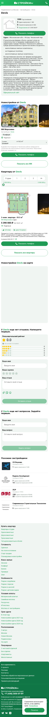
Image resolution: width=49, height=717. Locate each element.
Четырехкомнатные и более (11, 541)
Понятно (34, 710)
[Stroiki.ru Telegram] (2, 714)
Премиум (4, 572)
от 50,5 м (20, 141)
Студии (8, 178)
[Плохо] (5, 373)
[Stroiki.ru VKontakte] (6, 714)
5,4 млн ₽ (5, 143)
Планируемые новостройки (11, 556)
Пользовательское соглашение (12, 678)
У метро (4, 630)
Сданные (4, 547)
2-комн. (4, 141)
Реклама (4, 670)
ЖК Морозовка (7, 129)
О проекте (5, 667)
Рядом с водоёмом (8, 581)
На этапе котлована (8, 550)
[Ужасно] (3, 373)
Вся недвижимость (8, 665)
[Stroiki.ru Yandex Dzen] (10, 714)
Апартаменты (6, 654)
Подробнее (33, 706)
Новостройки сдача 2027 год (12, 618)
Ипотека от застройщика (10, 608)
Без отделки (5, 651)
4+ (41, 178)
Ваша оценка (8, 370)
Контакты (5, 673)
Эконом (4, 563)
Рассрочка (5, 602)
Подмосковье (6, 639)
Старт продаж (6, 553)
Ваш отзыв (7, 378)
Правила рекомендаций (10, 681)
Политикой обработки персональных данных (16, 704)
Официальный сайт (11, 92)
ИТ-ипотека (5, 605)
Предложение (23, 28)
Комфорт (4, 566)
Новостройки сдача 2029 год (12, 624)
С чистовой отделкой (9, 648)
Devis (12, 132)
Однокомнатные (7, 532)
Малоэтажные (6, 657)
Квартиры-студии (7, 529)
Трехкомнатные (7, 538)
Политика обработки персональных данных (17, 675)
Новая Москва (6, 636)
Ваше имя (6, 361)
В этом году (5, 615)
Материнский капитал (9, 596)
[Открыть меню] (2, 3)
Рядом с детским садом (10, 590)
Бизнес (3, 569)
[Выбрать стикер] (7, 392)
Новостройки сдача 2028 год (12, 621)
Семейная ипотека (8, 599)
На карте (4, 642)
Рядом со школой (7, 587)
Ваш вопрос (7, 430)
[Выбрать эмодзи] (10, 392)
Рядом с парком (7, 584)
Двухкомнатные (7, 535)
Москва (4, 633)
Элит (3, 575)
